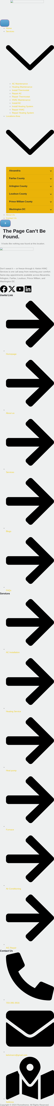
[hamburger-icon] (4, 23)
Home (9, 28)
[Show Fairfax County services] (51, 178)
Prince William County (20, 201)
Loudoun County (18, 193)
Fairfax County (17, 178)
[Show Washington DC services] (51, 209)
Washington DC (17, 209)
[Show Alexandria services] (51, 171)
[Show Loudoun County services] (51, 194)
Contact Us (11, 218)
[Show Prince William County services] (51, 201)
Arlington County (18, 186)
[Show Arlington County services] (51, 186)
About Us (10, 215)
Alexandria (14, 170)
